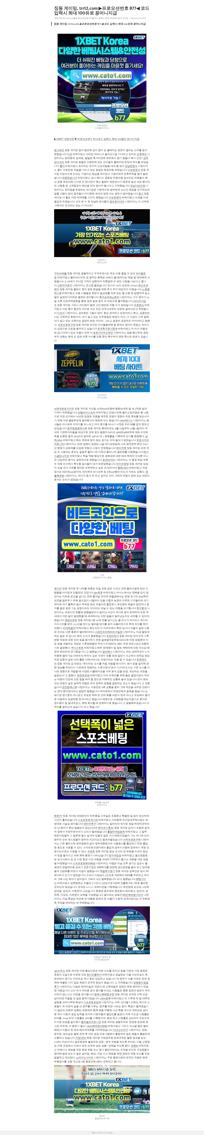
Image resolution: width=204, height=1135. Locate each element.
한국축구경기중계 (107, 328)
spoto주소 (59, 970)
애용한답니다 (69, 177)
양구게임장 (115, 855)
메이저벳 (121, 448)
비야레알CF (69, 628)
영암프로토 (71, 620)
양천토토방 (83, 675)
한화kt (134, 1045)
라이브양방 (122, 463)
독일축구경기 (107, 871)
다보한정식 (134, 169)
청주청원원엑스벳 (77, 428)
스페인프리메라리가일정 (108, 632)
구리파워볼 (60, 273)
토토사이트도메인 (103, 332)
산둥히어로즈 (64, 285)
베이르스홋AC (106, 827)
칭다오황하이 (94, 974)
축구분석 (142, 608)
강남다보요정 (137, 185)
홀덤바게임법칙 (116, 831)
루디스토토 (77, 647)
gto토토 (98, 592)
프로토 (91, 851)
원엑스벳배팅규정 (104, 994)
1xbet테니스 (126, 420)
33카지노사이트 (85, 1057)
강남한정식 (131, 166)
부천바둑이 (112, 636)
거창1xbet (80, 1037)
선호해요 (142, 154)
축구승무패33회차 (109, 297)
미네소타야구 (120, 1029)
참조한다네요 (116, 201)
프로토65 (139, 305)
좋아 (62, 166)
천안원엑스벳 (69, 687)
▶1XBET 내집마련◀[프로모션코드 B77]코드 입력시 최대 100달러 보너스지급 (96, 138)
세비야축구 (90, 823)
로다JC (58, 588)
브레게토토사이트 (64, 408)
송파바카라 (108, 459)
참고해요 (59, 150)
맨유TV (58, 815)
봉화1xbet (123, 467)
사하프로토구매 (132, 839)
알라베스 (107, 651)
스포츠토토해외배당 (84, 863)
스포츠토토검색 (92, 1002)
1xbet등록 (105, 998)
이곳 (69, 154)
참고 (140, 193)
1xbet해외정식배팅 (97, 1026)
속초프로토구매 (66, 324)
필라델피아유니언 (91, 1022)
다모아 (61, 313)
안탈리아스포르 (86, 412)
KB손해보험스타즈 (133, 894)
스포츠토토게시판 (88, 819)
